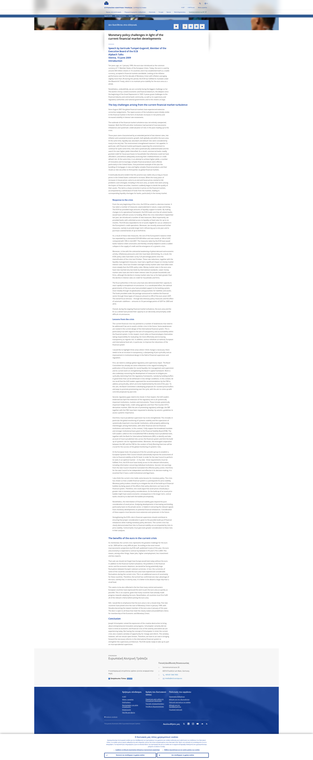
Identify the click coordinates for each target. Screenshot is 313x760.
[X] (184, 724)
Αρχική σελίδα (108, 16)
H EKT (124, 697)
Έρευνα (169, 12)
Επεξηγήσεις (126, 702)
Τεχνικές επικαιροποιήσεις (155, 704)
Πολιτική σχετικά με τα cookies (180, 702)
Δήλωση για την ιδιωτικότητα (179, 699)
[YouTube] (198, 724)
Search (200, 3)
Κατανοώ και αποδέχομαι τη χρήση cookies (130, 755)
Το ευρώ (161, 12)
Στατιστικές (152, 12)
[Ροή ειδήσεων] (207, 724)
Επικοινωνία (126, 710)
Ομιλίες (131, 16)
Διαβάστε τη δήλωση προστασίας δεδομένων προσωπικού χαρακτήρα (138, 750)
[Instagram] (193, 724)
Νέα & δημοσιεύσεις (180, 12)
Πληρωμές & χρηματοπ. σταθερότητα (135, 12)
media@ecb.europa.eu (173, 678)
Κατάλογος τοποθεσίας (112, 717)
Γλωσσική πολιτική (175, 710)
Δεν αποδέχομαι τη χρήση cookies (183, 755)
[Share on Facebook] (190, 26)
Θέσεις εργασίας (202, 7)
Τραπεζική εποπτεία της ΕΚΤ (197, 12)
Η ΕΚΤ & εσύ (191, 7)
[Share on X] (185, 26)
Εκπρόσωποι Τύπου (118, 678)
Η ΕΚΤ (183, 7)
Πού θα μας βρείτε (128, 712)
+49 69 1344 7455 (171, 675)
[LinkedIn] (188, 724)
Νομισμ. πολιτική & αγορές (113, 12)
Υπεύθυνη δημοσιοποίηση (155, 707)
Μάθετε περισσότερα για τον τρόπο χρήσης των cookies (182, 750)
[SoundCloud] (202, 724)
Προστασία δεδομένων (177, 697)
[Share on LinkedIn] (196, 26)
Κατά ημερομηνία (140, 16)
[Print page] (176, 26)
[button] (203, 3)
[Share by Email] (202, 26)
